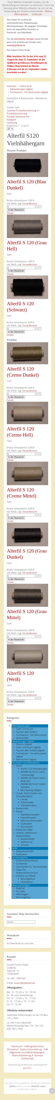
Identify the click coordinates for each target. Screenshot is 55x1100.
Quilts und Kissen (24, 728)
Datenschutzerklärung (31, 1049)
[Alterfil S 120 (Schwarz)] (27, 287)
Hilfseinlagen (22, 894)
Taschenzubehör (19, 857)
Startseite (11, 86)
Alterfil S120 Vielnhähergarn (34, 768)
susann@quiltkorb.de (16, 45)
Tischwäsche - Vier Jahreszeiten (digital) (29, 92)
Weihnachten (22, 738)
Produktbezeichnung (17, 113)
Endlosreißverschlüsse (27, 860)
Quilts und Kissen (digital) (28, 747)
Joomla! (12, 1086)
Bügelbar (20, 888)
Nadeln (19, 811)
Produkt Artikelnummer (18, 116)
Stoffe (14, 848)
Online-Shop (26, 86)
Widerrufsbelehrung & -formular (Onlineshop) (27, 1057)
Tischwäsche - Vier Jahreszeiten (31, 734)
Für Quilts (20, 891)
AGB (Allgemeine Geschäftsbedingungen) (29, 1051)
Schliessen (37, 14)
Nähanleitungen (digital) (21, 89)
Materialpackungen (20, 725)
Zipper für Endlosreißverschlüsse (27, 871)
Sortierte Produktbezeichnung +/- (23, 110)
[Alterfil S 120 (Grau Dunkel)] (27, 534)
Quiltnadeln (26, 823)
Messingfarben (28, 878)
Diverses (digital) (24, 744)
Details (10, 212)
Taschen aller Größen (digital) (30, 750)
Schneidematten (29, 805)
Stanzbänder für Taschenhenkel (31, 866)
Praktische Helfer (24, 829)
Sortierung (12, 122)
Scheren (25, 845)
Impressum (16, 1046)
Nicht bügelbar (23, 897)
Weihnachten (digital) (26, 759)
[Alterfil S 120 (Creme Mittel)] (27, 473)
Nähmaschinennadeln (31, 820)
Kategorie (11, 119)
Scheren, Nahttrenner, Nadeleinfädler (26, 834)
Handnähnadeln (28, 817)
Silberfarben (27, 881)
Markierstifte (22, 808)
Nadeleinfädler (28, 838)
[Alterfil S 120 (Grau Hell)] (27, 226)
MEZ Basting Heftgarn (31, 790)
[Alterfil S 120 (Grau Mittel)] (27, 595)
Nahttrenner (27, 842)
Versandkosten (29, 203)
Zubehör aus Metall (25, 875)
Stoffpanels (21, 854)
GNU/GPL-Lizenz (38, 1086)
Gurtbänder (22, 863)
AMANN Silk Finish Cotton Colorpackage (33, 773)
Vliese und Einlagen (20, 885)
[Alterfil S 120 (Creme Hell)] (27, 412)
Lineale (24, 799)
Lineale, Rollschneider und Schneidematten (29, 795)
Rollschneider (27, 802)
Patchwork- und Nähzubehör (25, 762)
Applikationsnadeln (30, 814)
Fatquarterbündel (24, 851)
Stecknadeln (27, 826)
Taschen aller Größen (26, 731)
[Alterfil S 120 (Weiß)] (27, 656)
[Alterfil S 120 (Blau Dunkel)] (27, 164)
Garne (19, 765)
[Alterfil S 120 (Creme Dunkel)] (27, 353)
